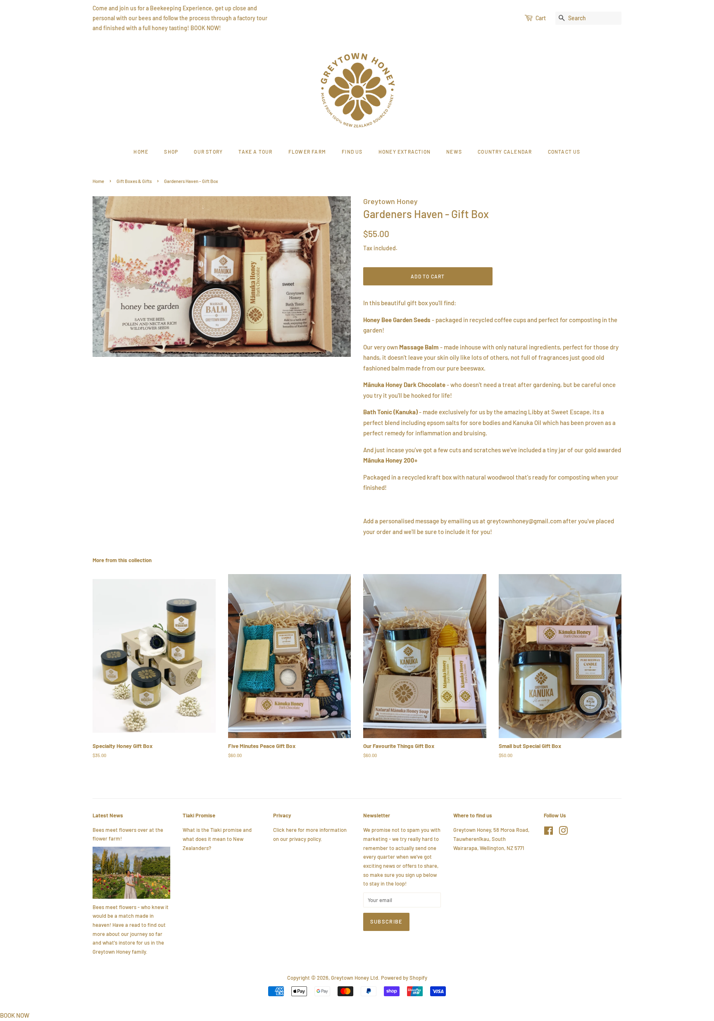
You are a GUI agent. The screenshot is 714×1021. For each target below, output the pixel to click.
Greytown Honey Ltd (354, 977)
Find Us (352, 151)
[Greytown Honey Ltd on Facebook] (548, 832)
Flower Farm (307, 151)
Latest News (108, 815)
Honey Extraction (404, 151)
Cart (541, 17)
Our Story (208, 151)
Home (140, 151)
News (454, 151)
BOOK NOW (14, 1015)
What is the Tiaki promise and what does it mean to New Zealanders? (217, 838)
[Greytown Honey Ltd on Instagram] (563, 832)
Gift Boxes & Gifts (134, 181)
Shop (171, 151)
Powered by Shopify (404, 977)
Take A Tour (255, 151)
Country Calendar (505, 151)
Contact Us (564, 151)
